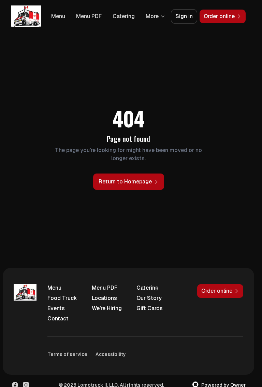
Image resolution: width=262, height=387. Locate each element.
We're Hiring (107, 308)
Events (56, 308)
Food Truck (62, 298)
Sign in (184, 16)
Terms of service (67, 354)
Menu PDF (89, 16)
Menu (58, 16)
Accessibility (111, 354)
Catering (124, 16)
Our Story (149, 298)
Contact (58, 318)
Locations (104, 298)
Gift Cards (149, 308)
